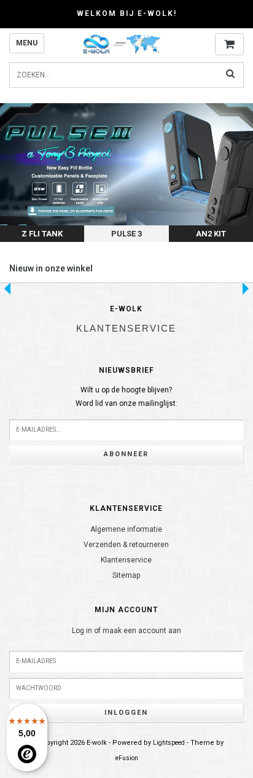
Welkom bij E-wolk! (127, 13)
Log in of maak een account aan (126, 630)
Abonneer (126, 454)
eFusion (126, 758)
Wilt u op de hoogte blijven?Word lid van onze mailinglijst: (126, 397)
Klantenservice (126, 560)
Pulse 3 (126, 233)
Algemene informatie (126, 529)
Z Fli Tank (42, 233)
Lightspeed (169, 742)
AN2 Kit (211, 233)
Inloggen (126, 713)
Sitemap (126, 575)
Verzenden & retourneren (126, 544)
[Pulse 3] (126, 172)
